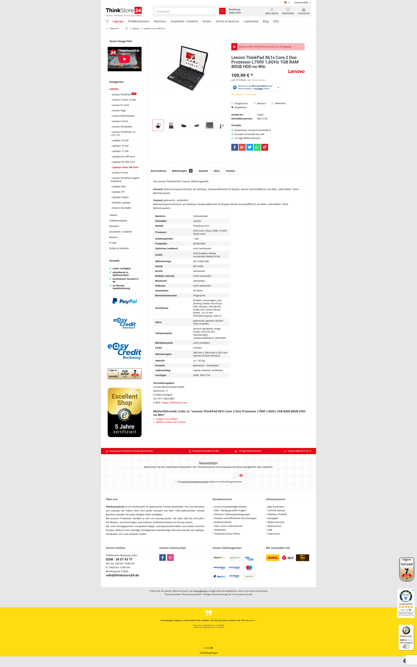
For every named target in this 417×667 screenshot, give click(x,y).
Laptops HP (117, 191)
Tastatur (230, 170)
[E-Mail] (264, 147)
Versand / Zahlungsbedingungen (232, 514)
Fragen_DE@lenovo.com (174, 402)
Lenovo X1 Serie (120, 105)
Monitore (114, 226)
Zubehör (133, 534)
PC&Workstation (118, 220)
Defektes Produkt (277, 514)
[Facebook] (234, 147)
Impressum (274, 533)
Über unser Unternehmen (228, 526)
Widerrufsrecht (276, 522)
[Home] (107, 21)
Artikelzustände (222, 522)
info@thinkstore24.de (122, 575)
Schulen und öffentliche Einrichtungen (235, 518)
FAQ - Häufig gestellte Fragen (230, 510)
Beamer (113, 237)
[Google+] (242, 147)
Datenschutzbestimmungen (195, 481)
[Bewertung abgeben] (259, 71)
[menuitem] (301, 2)
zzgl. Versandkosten (256, 80)
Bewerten (280, 103)
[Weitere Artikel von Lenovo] (296, 71)
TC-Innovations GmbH (242, 594)
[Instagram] (170, 557)
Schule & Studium (119, 248)
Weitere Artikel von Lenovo (170, 422)
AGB (270, 529)
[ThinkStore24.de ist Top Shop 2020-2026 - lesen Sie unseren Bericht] (407, 569)
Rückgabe (273, 518)
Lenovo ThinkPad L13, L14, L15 (123, 133)
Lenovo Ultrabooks (121, 126)
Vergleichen (241, 103)
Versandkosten (201, 591)
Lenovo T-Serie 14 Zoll (123, 99)
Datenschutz (274, 526)
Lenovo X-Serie (119, 121)
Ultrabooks (112, 534)
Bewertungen (181, 170)
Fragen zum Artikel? (167, 418)
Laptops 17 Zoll (120, 151)
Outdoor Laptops (120, 202)
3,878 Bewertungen (209, 653)
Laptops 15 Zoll (120, 140)
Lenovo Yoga (118, 110)
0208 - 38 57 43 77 (119, 559)
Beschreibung (158, 170)
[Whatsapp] (257, 147)
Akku (217, 170)
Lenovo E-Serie (119, 172)
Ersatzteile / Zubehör (120, 231)
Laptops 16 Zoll (120, 145)
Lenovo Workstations (123, 115)
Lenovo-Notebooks (173, 506)
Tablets (113, 215)
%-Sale (113, 242)
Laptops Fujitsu (120, 197)
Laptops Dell (118, 186)
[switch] (406, 646)
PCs (187, 506)
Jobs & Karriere (276, 506)
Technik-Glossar (276, 510)
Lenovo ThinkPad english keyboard (125, 179)
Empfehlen (240, 107)
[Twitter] (249, 147)
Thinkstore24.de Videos (227, 533)
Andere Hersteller (121, 207)
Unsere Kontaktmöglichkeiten (230, 506)
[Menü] (412, 627)
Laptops (113, 88)
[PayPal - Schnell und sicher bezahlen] (124, 301)
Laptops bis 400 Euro (123, 161)
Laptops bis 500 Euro (123, 156)
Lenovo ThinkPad (123, 94)
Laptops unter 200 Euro (124, 167)
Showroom (220, 529)
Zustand (203, 170)
